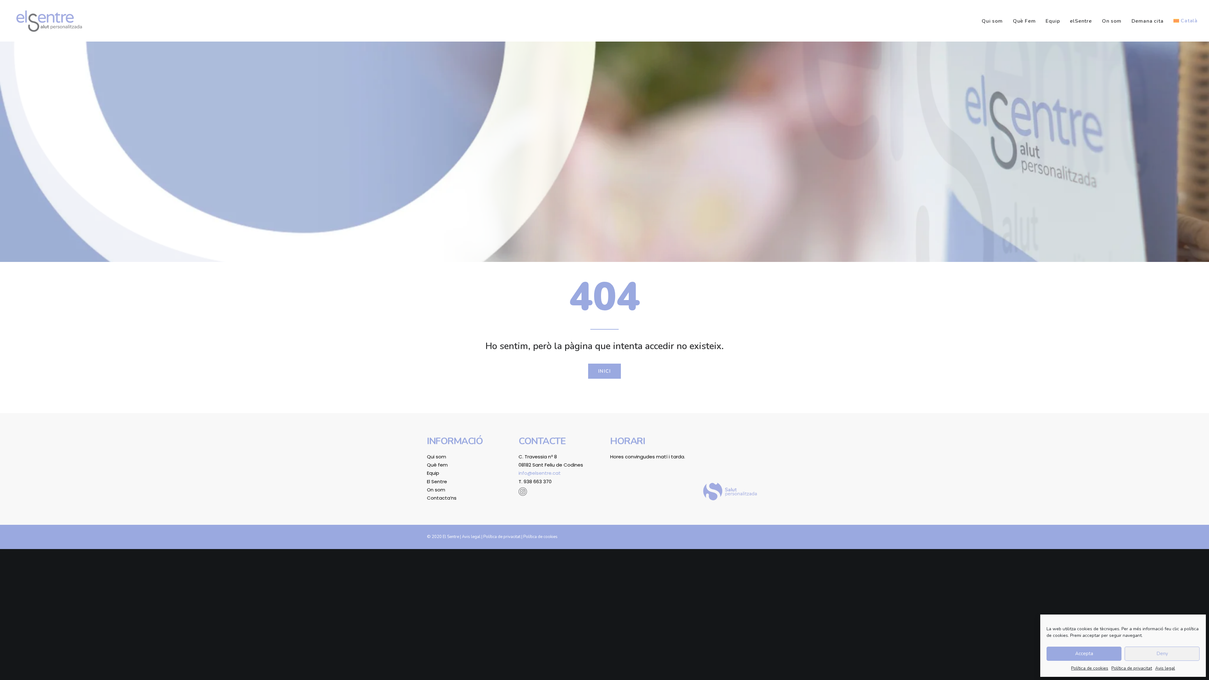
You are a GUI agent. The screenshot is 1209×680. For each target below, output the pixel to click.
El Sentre (437, 481)
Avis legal (1165, 668)
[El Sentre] (49, 20)
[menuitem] (994, 21)
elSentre (1081, 21)
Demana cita (1148, 21)
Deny (1162, 653)
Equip (1053, 21)
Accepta (1084, 653)
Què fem (437, 465)
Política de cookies (1089, 668)
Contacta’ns (442, 498)
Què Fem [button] (1024, 21)
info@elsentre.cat (540, 473)
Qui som (992, 21)
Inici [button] (604, 371)
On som (1111, 21)
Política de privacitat (1131, 668)
